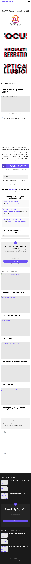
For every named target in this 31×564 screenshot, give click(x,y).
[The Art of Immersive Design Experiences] (4, 496)
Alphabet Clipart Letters (12, 212)
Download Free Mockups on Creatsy (12, 423)
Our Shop (12, 189)
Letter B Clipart (7, 384)
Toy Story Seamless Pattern (17, 533)
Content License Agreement (9, 562)
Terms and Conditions (23, 562)
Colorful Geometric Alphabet (16, 222)
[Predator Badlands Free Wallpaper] (4, 549)
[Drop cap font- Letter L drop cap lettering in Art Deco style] (15, 396)
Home (8, 560)
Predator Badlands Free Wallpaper (18, 546)
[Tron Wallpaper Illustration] (4, 541)
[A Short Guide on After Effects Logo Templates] (4, 482)
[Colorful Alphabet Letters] (15, 304)
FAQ (4, 236)
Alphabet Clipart (7, 338)
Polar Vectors (7, 2)
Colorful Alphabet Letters (15, 204)
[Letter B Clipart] (15, 373)
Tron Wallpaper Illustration (16, 540)
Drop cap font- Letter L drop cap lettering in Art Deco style (13, 408)
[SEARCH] (26, 1)
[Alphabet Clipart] (15, 327)
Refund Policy (21, 560)
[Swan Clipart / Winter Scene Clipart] (15, 350)
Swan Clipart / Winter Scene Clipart (14, 361)
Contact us (13, 560)
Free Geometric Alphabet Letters (13, 292)
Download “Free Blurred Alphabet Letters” (18, 165)
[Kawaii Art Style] (4, 488)
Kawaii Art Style (13, 487)
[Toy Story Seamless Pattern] (4, 535)
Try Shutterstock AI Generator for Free (13, 425)
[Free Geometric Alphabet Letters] (15, 281)
